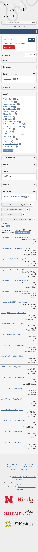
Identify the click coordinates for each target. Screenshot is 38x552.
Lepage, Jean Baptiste (11, 121)
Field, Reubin (8, 106)
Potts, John (7, 141)
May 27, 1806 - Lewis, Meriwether (13, 345)
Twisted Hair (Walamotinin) (13, 124)
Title (3, 226)
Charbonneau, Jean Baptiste (13, 126)
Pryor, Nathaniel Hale (10, 144)
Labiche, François (9, 139)
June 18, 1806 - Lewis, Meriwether (13, 377)
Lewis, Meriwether (9, 109)
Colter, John (7, 131)
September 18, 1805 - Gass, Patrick (14, 270)
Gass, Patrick (7, 136)
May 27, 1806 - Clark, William (12, 356)
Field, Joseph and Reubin (12, 134)
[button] (31, 205)
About (13, 469)
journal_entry (7, 79)
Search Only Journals (22, 232)
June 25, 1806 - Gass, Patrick (11, 442)
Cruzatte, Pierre (8, 111)
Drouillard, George (9, 104)
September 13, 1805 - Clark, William (14, 237)
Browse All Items (21, 43)
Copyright (23, 469)
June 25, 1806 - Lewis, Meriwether (13, 421)
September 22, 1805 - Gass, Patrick (14, 302)
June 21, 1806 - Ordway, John (12, 410)
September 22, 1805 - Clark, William (14, 280)
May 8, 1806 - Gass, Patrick (11, 334)
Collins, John (7, 129)
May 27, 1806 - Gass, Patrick (11, 367)
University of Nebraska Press (13, 197)
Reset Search (8, 47)
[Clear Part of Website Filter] (17, 79)
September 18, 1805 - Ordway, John (14, 259)
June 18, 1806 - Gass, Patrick (11, 399)
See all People (8, 150)
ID (4, 176)
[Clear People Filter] (17, 99)
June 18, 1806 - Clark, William (12, 388)
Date (7, 226)
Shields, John (7, 99)
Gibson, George (8, 114)
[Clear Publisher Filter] (29, 197)
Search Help (8, 43)
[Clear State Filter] (10, 176)
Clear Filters (30, 55)
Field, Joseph (7, 119)
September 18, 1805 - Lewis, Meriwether (16, 248)
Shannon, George (9, 146)
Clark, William (8, 102)
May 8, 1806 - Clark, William (12, 324)
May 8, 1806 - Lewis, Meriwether (13, 313)
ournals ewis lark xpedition (13, 10)
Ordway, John (8, 116)
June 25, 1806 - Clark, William (12, 431)
